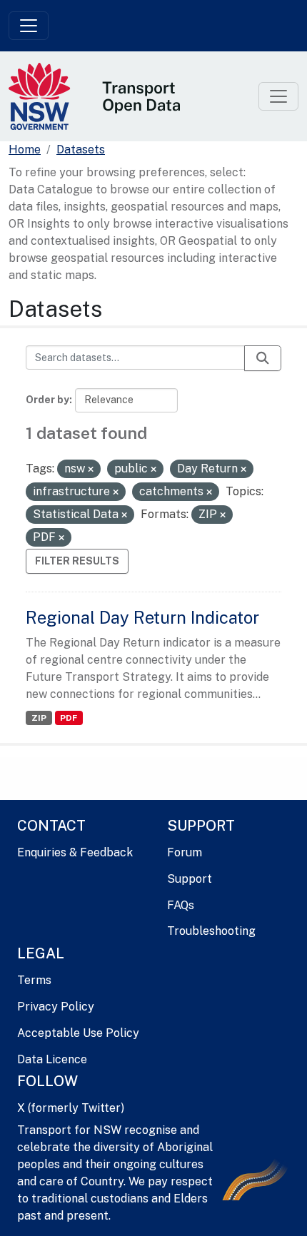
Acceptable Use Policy (78, 1033)
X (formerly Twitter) (70, 1108)
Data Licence (52, 1059)
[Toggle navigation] (29, 25)
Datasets (80, 149)
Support (189, 879)
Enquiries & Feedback (75, 852)
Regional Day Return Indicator (142, 617)
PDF (68, 718)
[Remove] (91, 469)
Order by (47, 399)
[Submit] (262, 358)
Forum (184, 852)
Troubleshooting (211, 931)
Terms (34, 980)
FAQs (180, 905)
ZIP (38, 718)
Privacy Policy (55, 1006)
